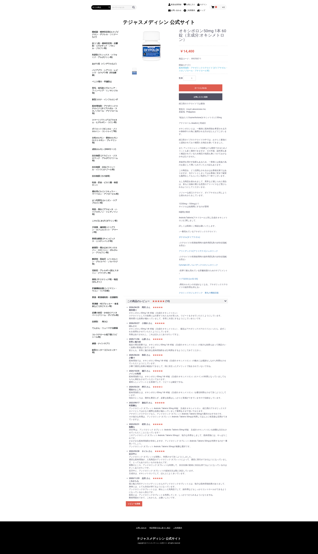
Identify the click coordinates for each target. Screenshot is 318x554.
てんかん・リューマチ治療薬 (105, 328)
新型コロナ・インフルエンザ (105, 99)
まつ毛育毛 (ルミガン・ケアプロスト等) (104, 201)
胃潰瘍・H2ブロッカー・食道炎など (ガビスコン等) (105, 305)
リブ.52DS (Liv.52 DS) (188, 279)
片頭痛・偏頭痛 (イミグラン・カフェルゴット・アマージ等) (105, 229)
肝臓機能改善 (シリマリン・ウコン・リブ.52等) (104, 289)
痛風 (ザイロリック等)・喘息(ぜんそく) (105, 280)
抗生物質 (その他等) (101, 176)
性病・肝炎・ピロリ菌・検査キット (105, 183)
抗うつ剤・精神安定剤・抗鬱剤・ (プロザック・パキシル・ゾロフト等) (105, 45)
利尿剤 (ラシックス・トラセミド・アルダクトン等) (104, 56)
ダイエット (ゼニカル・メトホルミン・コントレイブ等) (104, 130)
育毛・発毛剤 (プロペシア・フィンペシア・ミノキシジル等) (105, 90)
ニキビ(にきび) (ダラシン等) (104, 221)
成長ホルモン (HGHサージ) (104, 149)
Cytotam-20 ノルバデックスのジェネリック (198, 265)
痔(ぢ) (104, 321)
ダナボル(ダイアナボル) (189, 237)
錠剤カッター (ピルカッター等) (104, 351)
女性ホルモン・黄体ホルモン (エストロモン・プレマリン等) (105, 140)
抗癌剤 (95, 321)
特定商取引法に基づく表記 (159, 528)
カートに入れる (201, 88)
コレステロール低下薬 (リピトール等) (104, 335)
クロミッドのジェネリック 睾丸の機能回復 (199, 293)
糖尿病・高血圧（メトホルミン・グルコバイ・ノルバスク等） (105, 261)
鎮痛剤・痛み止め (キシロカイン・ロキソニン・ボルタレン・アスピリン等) (105, 250)
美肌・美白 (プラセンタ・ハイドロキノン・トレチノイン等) (105, 211)
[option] (151, 46)
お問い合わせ (141, 528)
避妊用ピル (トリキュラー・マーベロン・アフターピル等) (105, 192)
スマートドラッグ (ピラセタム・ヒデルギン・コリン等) (104, 121)
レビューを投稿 (134, 504)
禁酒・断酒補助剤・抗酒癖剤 (105, 297)
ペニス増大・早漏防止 (102, 81)
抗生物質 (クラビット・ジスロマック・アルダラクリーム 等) (105, 158)
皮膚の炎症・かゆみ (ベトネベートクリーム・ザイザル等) (105, 313)
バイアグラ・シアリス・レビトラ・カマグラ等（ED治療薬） (105, 72)
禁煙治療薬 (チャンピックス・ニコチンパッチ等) (103, 239)
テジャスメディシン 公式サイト (159, 22)
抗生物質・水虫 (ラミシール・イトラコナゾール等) (103, 168)
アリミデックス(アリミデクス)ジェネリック (198, 251)
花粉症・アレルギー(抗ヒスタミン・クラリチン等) (105, 271)
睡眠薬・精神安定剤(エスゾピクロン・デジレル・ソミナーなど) (105, 34)
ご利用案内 (177, 528)
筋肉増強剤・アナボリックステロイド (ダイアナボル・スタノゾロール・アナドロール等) (105, 110)
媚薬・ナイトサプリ (101, 343)
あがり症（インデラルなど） (105, 63)
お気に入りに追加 (201, 97)
